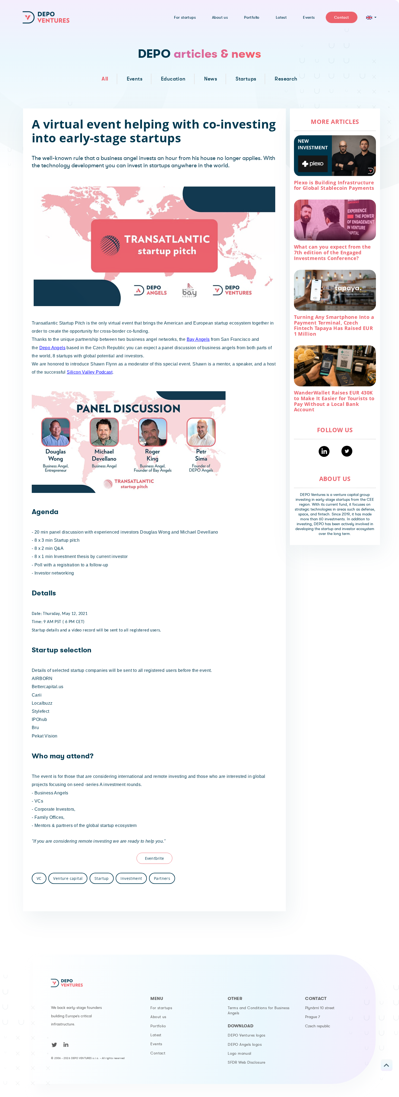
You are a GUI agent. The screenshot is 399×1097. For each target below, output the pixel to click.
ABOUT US (335, 478)
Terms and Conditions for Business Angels (258, 1010)
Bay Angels (198, 339)
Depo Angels (52, 347)
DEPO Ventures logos (246, 1035)
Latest (155, 1035)
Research (286, 79)
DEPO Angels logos (245, 1044)
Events (134, 79)
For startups (161, 1008)
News (210, 79)
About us (158, 1017)
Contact (157, 1053)
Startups (246, 79)
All (105, 79)
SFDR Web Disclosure (246, 1062)
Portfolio (158, 1026)
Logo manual (239, 1053)
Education (173, 79)
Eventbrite (154, 858)
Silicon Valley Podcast (89, 372)
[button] (371, 17)
